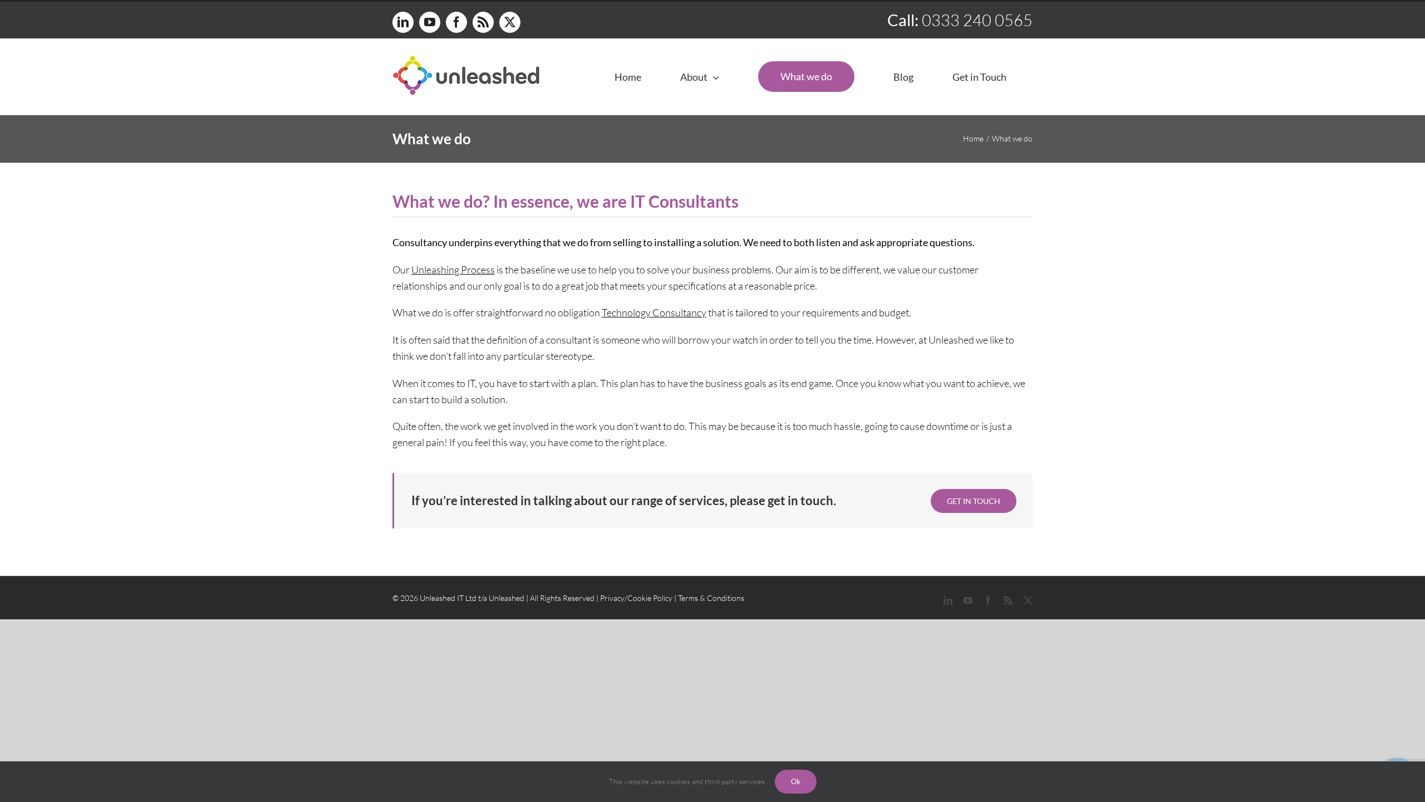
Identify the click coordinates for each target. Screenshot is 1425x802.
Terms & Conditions (711, 598)
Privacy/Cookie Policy (636, 598)
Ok (795, 781)
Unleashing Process (453, 269)
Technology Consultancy (654, 312)
